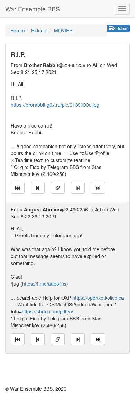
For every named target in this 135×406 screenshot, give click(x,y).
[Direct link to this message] (58, 188)
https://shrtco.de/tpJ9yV (47, 311)
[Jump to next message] (78, 188)
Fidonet (39, 30)
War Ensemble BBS (32, 8)
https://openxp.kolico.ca (98, 297)
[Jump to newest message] (98, 188)
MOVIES (63, 30)
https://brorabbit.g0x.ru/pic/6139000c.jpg (55, 104)
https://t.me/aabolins (44, 283)
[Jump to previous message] (38, 188)
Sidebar (120, 28)
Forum (17, 30)
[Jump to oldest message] (18, 188)
